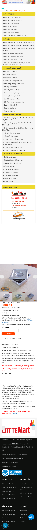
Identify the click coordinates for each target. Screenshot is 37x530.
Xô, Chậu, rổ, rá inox (10, 87)
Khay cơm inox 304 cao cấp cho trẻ (15, 36)
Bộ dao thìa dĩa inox (10, 77)
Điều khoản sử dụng (8, 510)
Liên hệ (22, 521)
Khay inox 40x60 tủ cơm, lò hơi (13, 57)
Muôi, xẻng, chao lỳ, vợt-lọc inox (14, 84)
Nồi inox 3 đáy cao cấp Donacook (14, 150)
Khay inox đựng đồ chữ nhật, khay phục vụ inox (19, 45)
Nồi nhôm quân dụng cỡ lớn (13, 147)
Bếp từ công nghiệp (10, 178)
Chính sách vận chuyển (9, 487)
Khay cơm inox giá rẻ (10, 29)
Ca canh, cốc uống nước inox (13, 80)
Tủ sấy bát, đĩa (8, 181)
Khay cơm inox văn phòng (12, 17)
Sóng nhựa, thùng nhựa (11, 169)
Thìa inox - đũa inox (10, 74)
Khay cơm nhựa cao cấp (12, 33)
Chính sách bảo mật (8, 498)
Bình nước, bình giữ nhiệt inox (13, 96)
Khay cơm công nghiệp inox (13, 20)
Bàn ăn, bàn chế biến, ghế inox (13, 160)
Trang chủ (5, 11)
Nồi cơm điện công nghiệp (12, 133)
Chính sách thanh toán (9, 484)
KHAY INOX (6, 39)
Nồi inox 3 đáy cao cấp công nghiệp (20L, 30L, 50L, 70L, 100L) (17, 143)
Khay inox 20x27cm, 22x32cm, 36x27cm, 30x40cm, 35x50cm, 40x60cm (16, 64)
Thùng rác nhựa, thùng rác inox (14, 93)
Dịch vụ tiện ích (7, 518)
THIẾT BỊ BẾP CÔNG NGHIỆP (12, 154)
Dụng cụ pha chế (9, 111)
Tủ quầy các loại (9, 166)
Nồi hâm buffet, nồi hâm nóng (13, 139)
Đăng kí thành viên (26, 497)
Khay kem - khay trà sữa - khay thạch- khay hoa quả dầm (18, 49)
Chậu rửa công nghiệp (11, 175)
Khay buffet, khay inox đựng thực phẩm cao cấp (19, 42)
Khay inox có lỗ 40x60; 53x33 (13, 60)
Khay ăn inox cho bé (10, 26)
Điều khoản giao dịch (8, 514)
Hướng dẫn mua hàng (27, 484)
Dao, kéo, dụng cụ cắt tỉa (12, 99)
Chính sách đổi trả (7, 491)
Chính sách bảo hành (9, 495)
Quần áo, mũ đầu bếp (11, 172)
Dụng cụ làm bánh (10, 108)
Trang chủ (23, 510)
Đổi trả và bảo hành (26, 493)
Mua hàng (8, 334)
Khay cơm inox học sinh (11, 23)
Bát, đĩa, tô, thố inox (10, 71)
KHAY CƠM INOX (8, 14)
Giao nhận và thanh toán (26, 488)
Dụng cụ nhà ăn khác (10, 105)
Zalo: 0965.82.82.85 (18, 198)
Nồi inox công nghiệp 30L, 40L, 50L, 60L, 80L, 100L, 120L (17, 124)
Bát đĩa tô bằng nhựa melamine (14, 102)
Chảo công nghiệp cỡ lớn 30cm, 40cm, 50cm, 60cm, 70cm (17, 129)
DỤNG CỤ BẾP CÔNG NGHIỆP (12, 68)
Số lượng (5, 327)
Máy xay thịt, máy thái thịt (12, 163)
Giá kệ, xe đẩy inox (10, 157)
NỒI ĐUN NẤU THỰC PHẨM (12, 114)
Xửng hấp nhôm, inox (11, 136)
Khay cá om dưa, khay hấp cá (13, 53)
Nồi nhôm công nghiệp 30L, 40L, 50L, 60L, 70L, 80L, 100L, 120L (17, 119)
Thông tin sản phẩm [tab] (11, 339)
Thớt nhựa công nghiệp (11, 90)
